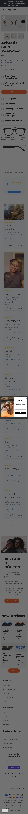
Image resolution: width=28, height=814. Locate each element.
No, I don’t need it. (21, 414)
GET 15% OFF (21, 412)
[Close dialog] (26, 397)
